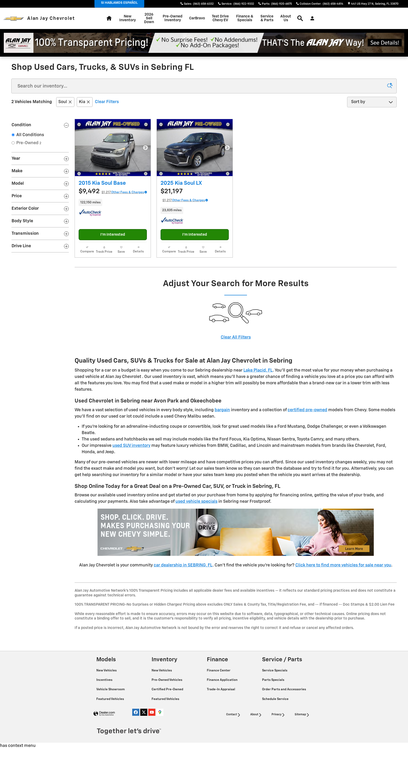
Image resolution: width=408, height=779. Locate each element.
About (254, 714)
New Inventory (127, 18)
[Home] (13, 18)
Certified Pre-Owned (168, 689)
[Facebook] (135, 712)
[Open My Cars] (311, 18)
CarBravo (197, 18)
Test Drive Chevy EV (220, 18)
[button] (113, 202)
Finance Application (222, 680)
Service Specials (275, 670)
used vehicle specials (196, 501)
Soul (62, 102)
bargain (222, 410)
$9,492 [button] (111, 191)
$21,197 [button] (183, 195)
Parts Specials (273, 680)
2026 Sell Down (149, 18)
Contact (231, 714)
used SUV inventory (131, 446)
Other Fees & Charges (127, 192)
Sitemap (300, 714)
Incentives (104, 680)
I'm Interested (112, 234)
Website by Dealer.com (104, 713)
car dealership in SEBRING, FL (183, 565)
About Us (285, 18)
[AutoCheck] (90, 212)
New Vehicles (106, 670)
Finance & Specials (244, 18)
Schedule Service (275, 699)
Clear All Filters (236, 337)
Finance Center (219, 670)
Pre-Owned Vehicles (167, 680)
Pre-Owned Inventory (173, 18)
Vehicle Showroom (110, 689)
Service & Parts (266, 18)
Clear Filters (107, 102)
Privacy (276, 714)
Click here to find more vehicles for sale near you (343, 565)
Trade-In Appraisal (221, 689)
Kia (82, 102)
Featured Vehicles (110, 699)
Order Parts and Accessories (284, 689)
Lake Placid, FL (258, 370)
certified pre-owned (307, 410)
